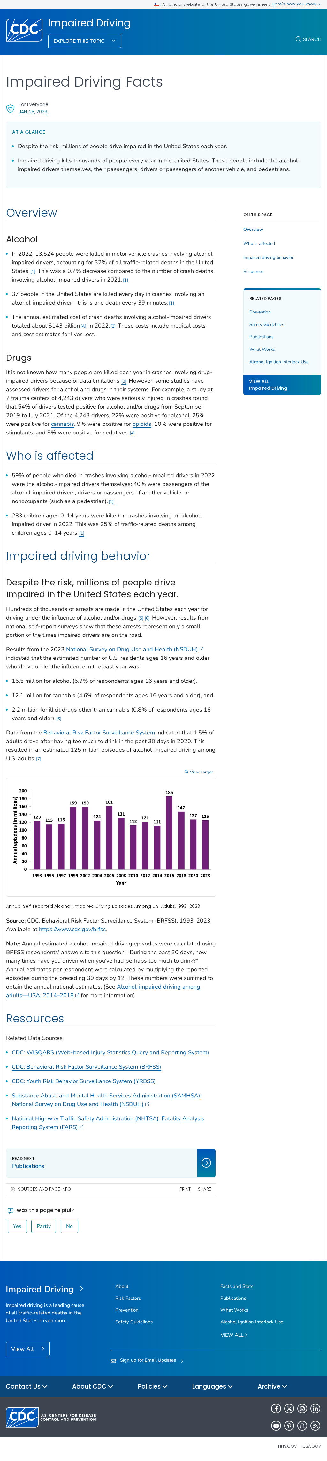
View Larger (201, 772)
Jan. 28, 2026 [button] (33, 111)
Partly (44, 1226)
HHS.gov (287, 1446)
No (69, 1226)
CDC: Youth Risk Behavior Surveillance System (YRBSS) (84, 1081)
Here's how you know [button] (295, 4)
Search (312, 39)
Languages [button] (210, 1386)
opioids (142, 424)
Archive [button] (270, 1386)
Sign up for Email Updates (148, 1360)
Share (204, 1189)
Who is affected (259, 243)
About (121, 1286)
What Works (262, 349)
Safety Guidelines (266, 324)
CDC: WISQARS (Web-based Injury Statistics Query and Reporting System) (110, 1052)
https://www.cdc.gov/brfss (72, 929)
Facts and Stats (236, 1286)
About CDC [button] (90, 1386)
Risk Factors (128, 1298)
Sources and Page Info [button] (44, 1189)
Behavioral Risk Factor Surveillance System (99, 732)
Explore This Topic (80, 41)
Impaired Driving (89, 23)
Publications (261, 337)
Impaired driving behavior (268, 257)
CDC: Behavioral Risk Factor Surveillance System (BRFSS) (86, 1067)
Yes (17, 1226)
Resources (253, 272)
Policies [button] (150, 1386)
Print (185, 1189)
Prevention (260, 312)
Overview (253, 229)
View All (23, 1349)
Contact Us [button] (24, 1386)
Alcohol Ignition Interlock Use (278, 362)
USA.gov (312, 1446)
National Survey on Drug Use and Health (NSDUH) (132, 649)
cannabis (62, 424)
